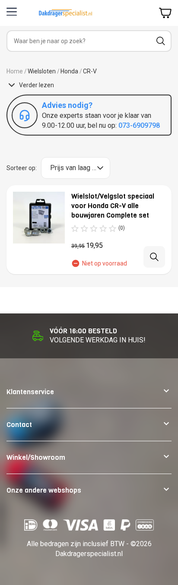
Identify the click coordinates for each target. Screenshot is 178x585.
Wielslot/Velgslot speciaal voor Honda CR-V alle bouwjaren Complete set (112, 206)
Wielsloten (42, 71)
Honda (69, 71)
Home (14, 71)
